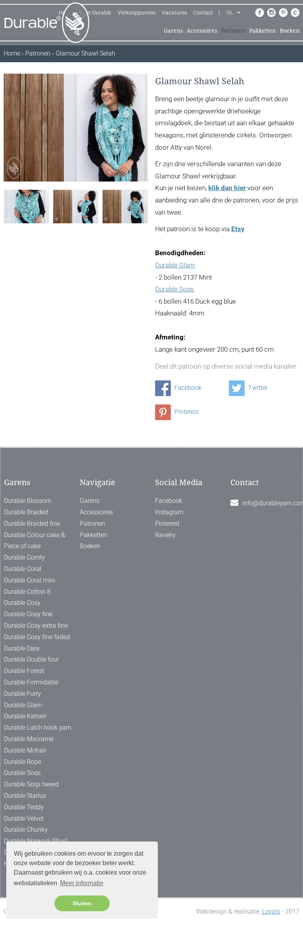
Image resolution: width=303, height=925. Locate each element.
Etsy (238, 229)
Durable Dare (21, 648)
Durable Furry (22, 693)
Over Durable (95, 12)
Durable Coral (22, 569)
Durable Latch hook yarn (37, 727)
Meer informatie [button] (81, 883)
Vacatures (174, 12)
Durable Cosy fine (28, 614)
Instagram (169, 512)
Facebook (187, 387)
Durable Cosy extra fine (36, 625)
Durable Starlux (25, 795)
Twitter (257, 387)
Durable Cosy (22, 602)
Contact (203, 12)
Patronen (233, 31)
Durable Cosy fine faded (37, 637)
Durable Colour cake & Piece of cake (34, 540)
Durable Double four (31, 659)
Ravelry (165, 535)
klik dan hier (227, 188)
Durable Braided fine (32, 523)
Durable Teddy (24, 807)
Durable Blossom (27, 500)
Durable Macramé (28, 739)
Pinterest (186, 411)
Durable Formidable (31, 682)
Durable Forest (24, 671)
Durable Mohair (25, 750)
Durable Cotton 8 (27, 591)
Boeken (289, 31)
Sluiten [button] (82, 903)
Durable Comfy (24, 557)
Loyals (271, 911)
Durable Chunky (26, 829)
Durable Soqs (174, 289)
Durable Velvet (24, 818)
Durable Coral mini (29, 580)
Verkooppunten (136, 12)
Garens (173, 31)
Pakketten (262, 31)
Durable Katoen (25, 716)
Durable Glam (175, 265)
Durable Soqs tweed (31, 784)
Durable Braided (26, 512)
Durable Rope (22, 762)
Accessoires (202, 31)
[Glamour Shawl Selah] (26, 205)
